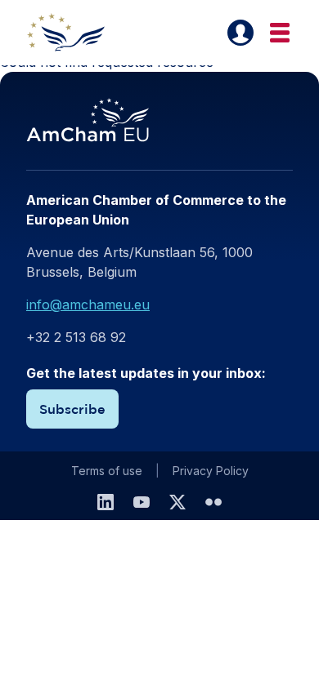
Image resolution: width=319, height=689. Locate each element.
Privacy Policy (211, 471)
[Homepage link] (75, 32)
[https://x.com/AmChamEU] (177, 502)
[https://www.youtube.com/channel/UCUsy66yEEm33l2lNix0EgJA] (141, 502)
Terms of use (106, 471)
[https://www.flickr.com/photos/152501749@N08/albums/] (213, 502)
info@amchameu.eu (88, 304)
